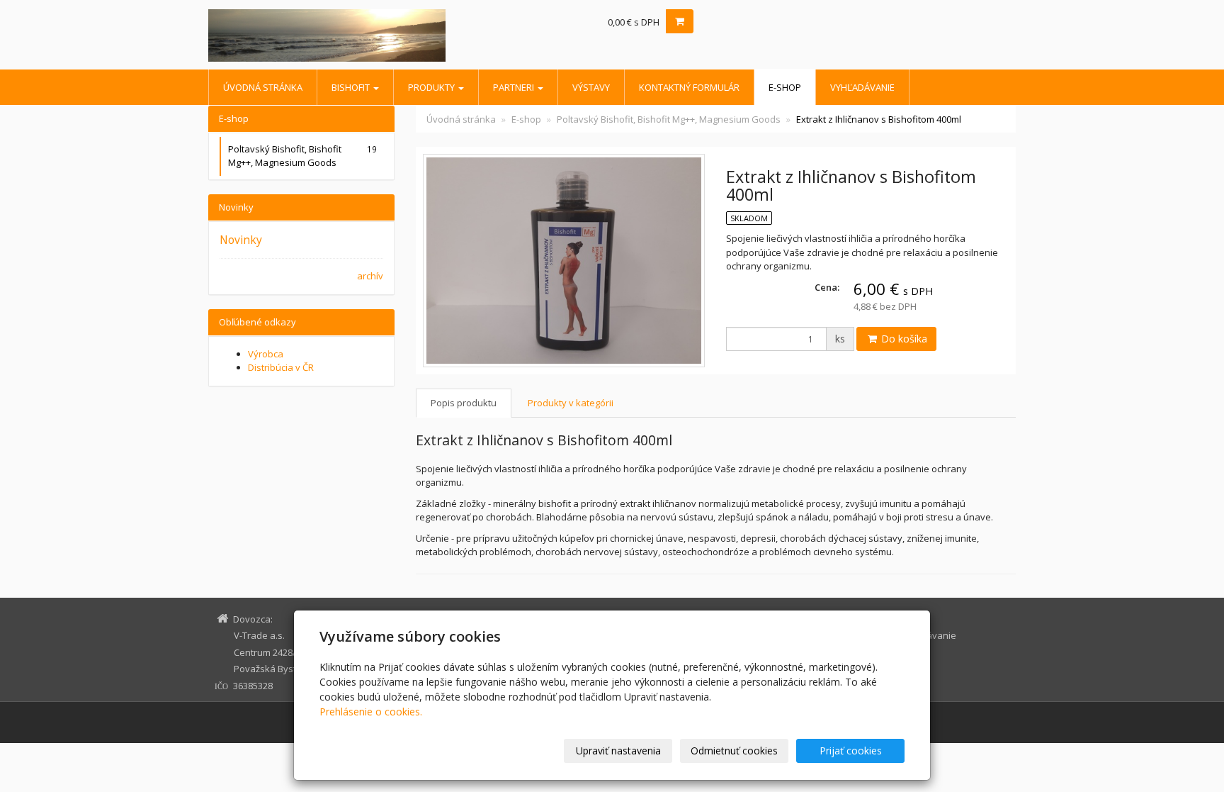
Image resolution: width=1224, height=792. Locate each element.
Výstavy (591, 87)
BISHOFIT (352, 87)
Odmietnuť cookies (734, 750)
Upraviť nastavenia (618, 750)
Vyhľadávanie (862, 87)
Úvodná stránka (262, 87)
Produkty (432, 87)
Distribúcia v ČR (281, 367)
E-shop (785, 87)
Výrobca (265, 353)
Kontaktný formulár (689, 87)
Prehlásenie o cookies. (370, 711)
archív (370, 275)
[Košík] (679, 21)
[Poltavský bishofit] (335, 35)
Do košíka (902, 338)
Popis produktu (464, 402)
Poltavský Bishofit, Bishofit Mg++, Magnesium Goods (669, 119)
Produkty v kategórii (570, 402)
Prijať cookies (851, 750)
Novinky (241, 239)
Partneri (514, 87)
